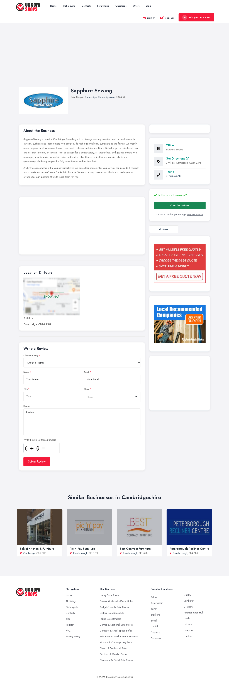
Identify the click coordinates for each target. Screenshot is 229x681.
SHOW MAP (52, 297)
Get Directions (176, 158)
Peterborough (80, 553)
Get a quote (69, 6)
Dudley (187, 595)
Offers (136, 6)
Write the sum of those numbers (39, 440)
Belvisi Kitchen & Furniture (37, 549)
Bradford (155, 615)
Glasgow (188, 606)
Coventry (155, 632)
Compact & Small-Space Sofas (116, 630)
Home (53, 6)
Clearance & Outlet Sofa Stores (116, 660)
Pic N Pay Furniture (82, 549)
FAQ (68, 630)
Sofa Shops (103, 6)
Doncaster (156, 638)
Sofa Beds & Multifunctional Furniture (119, 636)
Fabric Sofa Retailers (110, 619)
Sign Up (169, 17)
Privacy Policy (73, 636)
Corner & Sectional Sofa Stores (116, 625)
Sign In (151, 17)
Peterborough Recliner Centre (189, 549)
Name (26, 372)
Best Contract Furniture (135, 549)
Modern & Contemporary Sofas (116, 642)
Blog (148, 6)
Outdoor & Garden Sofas (113, 654)
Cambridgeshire (106, 97)
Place (86, 389)
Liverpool (188, 630)
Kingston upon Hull (193, 612)
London (188, 636)
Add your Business (199, 17)
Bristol (154, 620)
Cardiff (154, 626)
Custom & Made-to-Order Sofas (116, 601)
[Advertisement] (114, 59)
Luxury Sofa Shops (109, 595)
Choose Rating (30, 355)
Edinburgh (189, 601)
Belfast (154, 597)
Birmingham (157, 603)
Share (165, 229)
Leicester (188, 624)
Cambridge (90, 97)
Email (86, 372)
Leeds (187, 618)
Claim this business (179, 205)
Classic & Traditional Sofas (113, 648)
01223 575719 (174, 176)
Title (25, 389)
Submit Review (37, 461)
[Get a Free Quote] (180, 263)
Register (70, 625)
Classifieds (120, 6)
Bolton (154, 609)
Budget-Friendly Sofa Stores (114, 607)
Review (26, 406)
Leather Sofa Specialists (112, 613)
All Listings (71, 601)
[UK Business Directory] (180, 324)
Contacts (86, 6)
